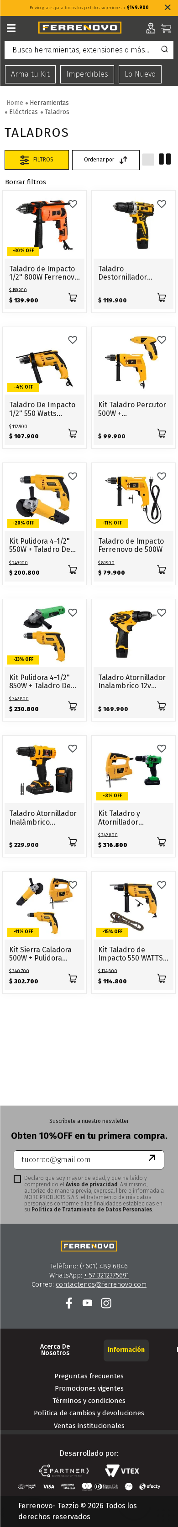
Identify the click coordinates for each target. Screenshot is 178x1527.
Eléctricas (23, 112)
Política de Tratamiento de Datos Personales (91, 1209)
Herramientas (49, 103)
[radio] (148, 159)
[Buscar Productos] (164, 50)
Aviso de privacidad (92, 1184)
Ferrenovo (25, 182)
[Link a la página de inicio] (15, 103)
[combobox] (89, 52)
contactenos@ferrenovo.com (101, 1284)
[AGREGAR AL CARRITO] (72, 297)
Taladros (57, 112)
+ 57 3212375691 (106, 1275)
